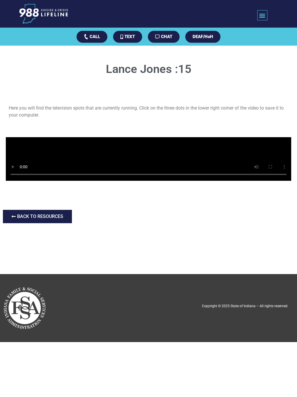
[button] (262, 15)
